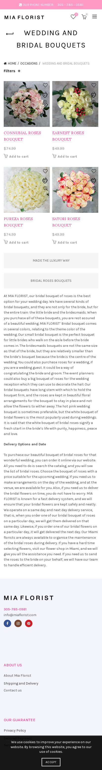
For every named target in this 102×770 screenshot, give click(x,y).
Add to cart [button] (18, 156)
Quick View (45, 102)
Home (12, 63)
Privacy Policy (15, 730)
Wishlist (76, 14)
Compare (45, 94)
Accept (51, 762)
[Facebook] (7, 623)
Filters (9, 70)
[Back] (10, 34)
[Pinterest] (28, 623)
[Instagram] (18, 623)
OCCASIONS (29, 63)
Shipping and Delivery (21, 683)
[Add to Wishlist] (45, 85)
